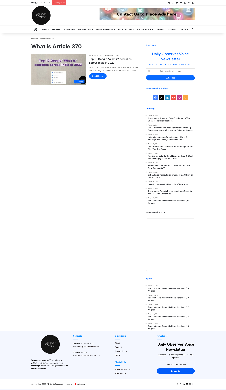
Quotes (184, 29)
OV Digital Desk (97, 55)
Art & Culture (125, 29)
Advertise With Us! (123, 369)
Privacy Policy (121, 351)
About (117, 343)
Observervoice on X (155, 212)
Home (35, 39)
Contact (118, 347)
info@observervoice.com (88, 346)
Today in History (104, 29)
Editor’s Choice (145, 29)
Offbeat (172, 29)
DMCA (117, 355)
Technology (84, 29)
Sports (160, 29)
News (44, 29)
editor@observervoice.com (89, 355)
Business (68, 29)
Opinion (56, 29)
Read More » (97, 76)
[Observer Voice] (41, 15)
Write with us (120, 373)
